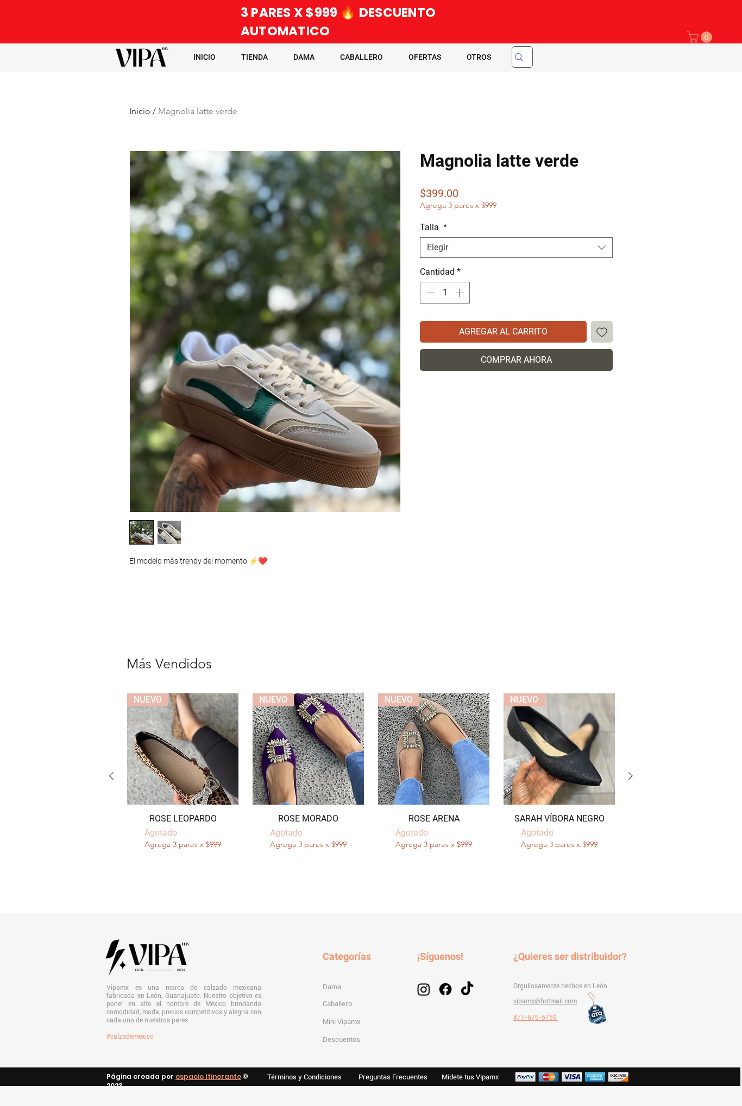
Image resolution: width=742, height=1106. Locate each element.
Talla (433, 227)
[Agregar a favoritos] (602, 332)
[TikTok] (467, 989)
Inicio (139, 111)
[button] (701, 37)
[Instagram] (424, 989)
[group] (371, 776)
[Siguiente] (630, 775)
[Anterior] (111, 775)
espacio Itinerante (208, 1076)
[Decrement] (429, 292)
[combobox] (516, 247)
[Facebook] (445, 989)
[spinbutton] (445, 292)
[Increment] (460, 292)
